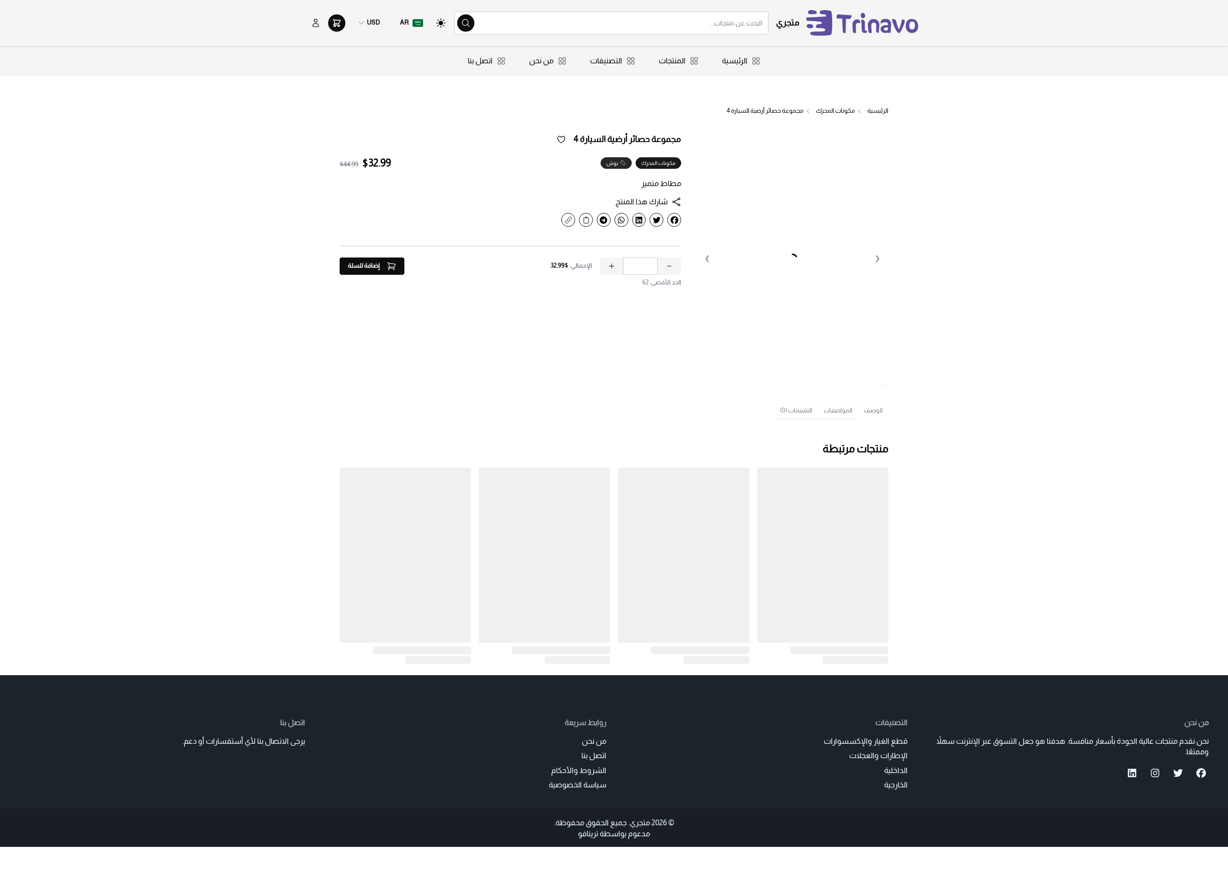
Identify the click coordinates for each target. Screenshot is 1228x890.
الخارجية (896, 785)
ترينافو (588, 834)
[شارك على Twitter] (656, 220)
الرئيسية (877, 110)
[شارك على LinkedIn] (639, 220)
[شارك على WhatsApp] (621, 220)
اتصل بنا (593, 755)
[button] (411, 23)
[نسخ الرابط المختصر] (568, 220)
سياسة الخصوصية (577, 785)
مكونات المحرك (835, 110)
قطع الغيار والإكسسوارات (866, 741)
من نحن (594, 741)
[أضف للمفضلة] (561, 139)
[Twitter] (1178, 773)
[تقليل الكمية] (669, 266)
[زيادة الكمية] (612, 266)
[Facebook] (1201, 773)
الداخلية (896, 770)
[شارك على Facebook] (674, 220)
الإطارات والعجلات (878, 755)
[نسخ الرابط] (586, 220)
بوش (612, 163)
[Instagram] (1155, 773)
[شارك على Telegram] (604, 220)
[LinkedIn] (1132, 773)
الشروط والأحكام (578, 770)
